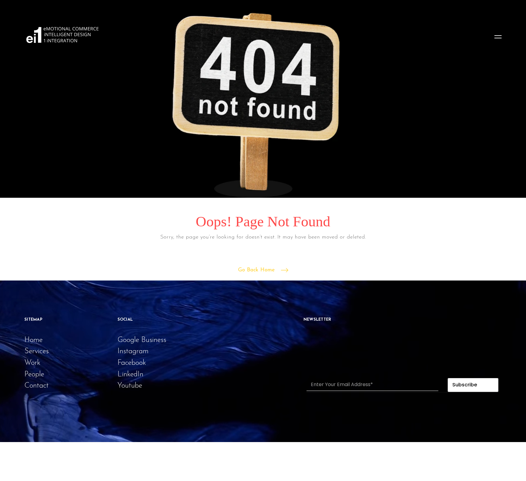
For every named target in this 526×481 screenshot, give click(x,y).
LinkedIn (130, 374)
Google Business (141, 340)
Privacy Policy (487, 464)
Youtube (129, 385)
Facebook (131, 363)
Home (33, 340)
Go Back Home (256, 270)
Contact (36, 385)
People (34, 374)
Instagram (133, 351)
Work (32, 363)
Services (36, 351)
